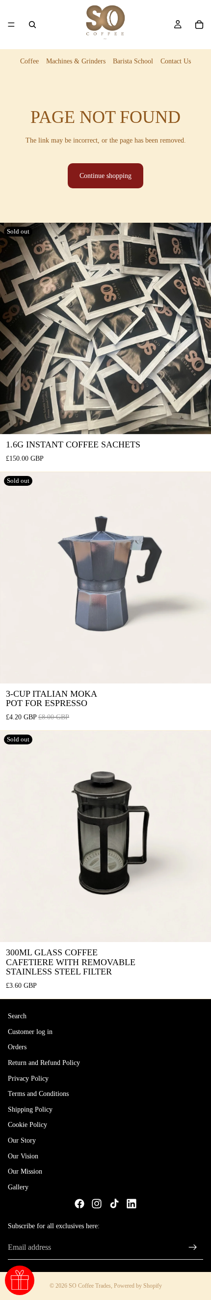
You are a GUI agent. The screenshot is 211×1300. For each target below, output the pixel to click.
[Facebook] (79, 1204)
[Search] (32, 24)
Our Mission (25, 1171)
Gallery (18, 1186)
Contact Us (175, 61)
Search (17, 1016)
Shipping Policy (30, 1109)
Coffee (29, 61)
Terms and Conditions (38, 1093)
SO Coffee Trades (90, 1285)
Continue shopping (105, 175)
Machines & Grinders (76, 61)
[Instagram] (97, 1204)
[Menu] (11, 24)
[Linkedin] (131, 1204)
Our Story (22, 1140)
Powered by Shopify (138, 1285)
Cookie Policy (27, 1124)
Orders (17, 1047)
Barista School (133, 61)
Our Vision (23, 1155)
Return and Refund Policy (44, 1062)
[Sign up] (193, 1247)
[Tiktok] (114, 1204)
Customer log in (30, 1031)
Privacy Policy (28, 1078)
